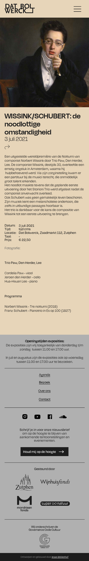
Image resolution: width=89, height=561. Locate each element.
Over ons (44, 391)
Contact (44, 399)
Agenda (44, 375)
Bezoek (44, 382)
